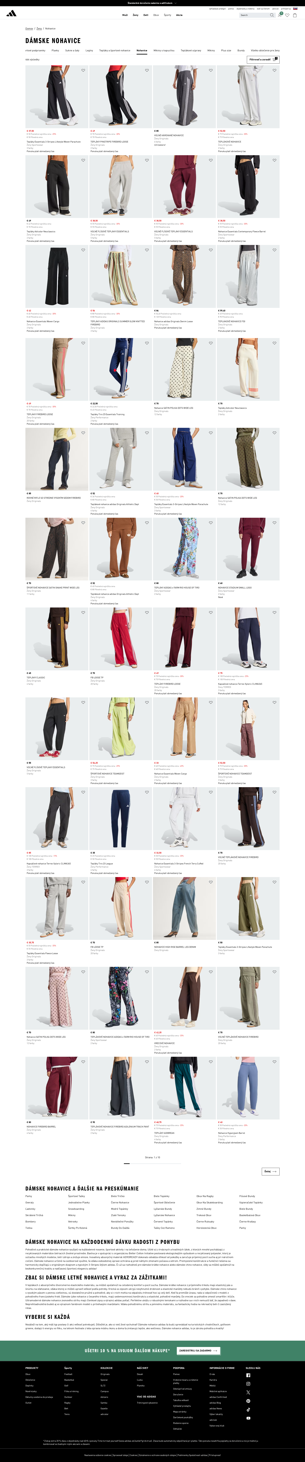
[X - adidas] (263, 1393)
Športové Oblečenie (164, 1202)
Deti (145, 15)
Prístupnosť (215, 1455)
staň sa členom (263, 9)
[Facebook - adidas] (263, 1375)
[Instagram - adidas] (263, 1384)
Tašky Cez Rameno (164, 1228)
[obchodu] (11, 13)
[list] (152, 50)
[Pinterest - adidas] (263, 1401)
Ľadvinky (30, 1209)
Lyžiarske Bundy (163, 1209)
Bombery (30, 1222)
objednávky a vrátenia (245, 9)
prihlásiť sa (286, 9)
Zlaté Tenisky (118, 1215)
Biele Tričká (117, 1196)
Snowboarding (76, 1209)
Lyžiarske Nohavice (164, 1215)
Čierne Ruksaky (205, 1222)
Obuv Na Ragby (205, 1196)
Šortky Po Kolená (77, 1228)
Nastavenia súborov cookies (97, 1455)
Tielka (28, 1228)
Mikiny (71, 1215)
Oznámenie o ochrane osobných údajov (157, 1455)
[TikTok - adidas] (263, 1410)
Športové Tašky (76, 1196)
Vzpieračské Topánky (251, 1202)
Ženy (135, 15)
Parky (28, 1196)
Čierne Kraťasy (247, 1222)
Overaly (29, 1202)
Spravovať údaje (120, 1455)
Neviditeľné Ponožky (122, 1222)
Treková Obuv (204, 1215)
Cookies (133, 1455)
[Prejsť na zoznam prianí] (287, 15)
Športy (167, 15)
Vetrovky (73, 1222)
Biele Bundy (246, 1209)
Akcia (179, 15)
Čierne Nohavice (120, 1202)
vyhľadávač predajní (217, 9)
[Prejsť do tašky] (295, 15)
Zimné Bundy (204, 1209)
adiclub (275, 9)
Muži (125, 15)
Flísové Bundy (247, 1196)
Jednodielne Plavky (79, 1202)
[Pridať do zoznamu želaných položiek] (83, 71)
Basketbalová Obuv (249, 1215)
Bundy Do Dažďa (120, 1228)
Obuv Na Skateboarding (210, 1202)
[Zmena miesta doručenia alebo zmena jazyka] (295, 8)
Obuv (156, 15)
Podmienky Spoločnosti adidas (192, 1455)
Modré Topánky (119, 1209)
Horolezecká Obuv (207, 1228)
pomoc (231, 9)
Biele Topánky (161, 1196)
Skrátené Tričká (34, 1215)
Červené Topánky (163, 1222)
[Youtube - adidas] (263, 1418)
